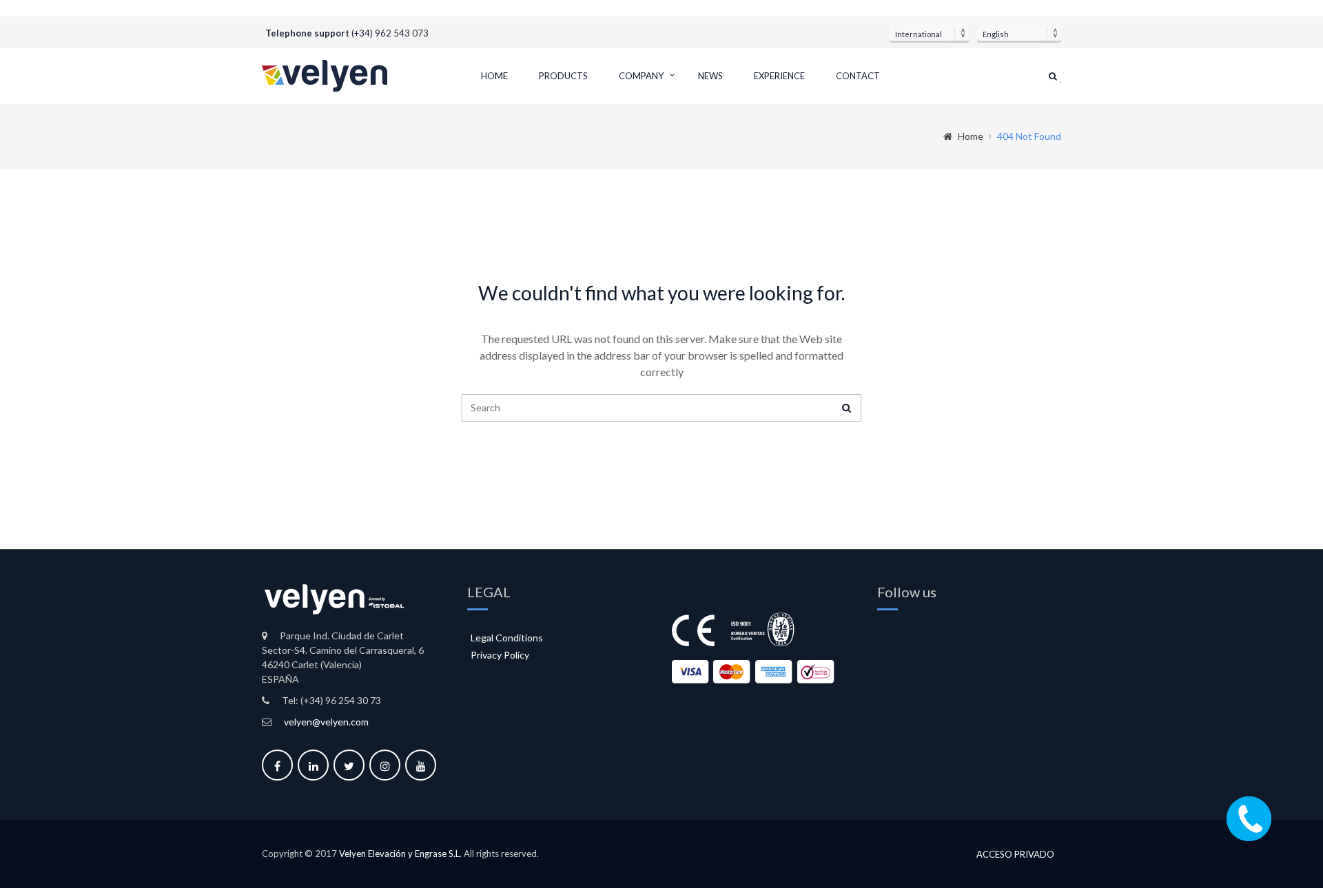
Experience (779, 75)
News (710, 75)
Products (563, 75)
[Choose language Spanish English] (1019, 32)
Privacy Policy (500, 655)
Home (494, 75)
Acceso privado (1015, 854)
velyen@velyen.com (326, 721)
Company (641, 75)
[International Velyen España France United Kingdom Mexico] (929, 32)
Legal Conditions (507, 637)
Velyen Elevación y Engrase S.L (399, 853)
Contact (858, 75)
